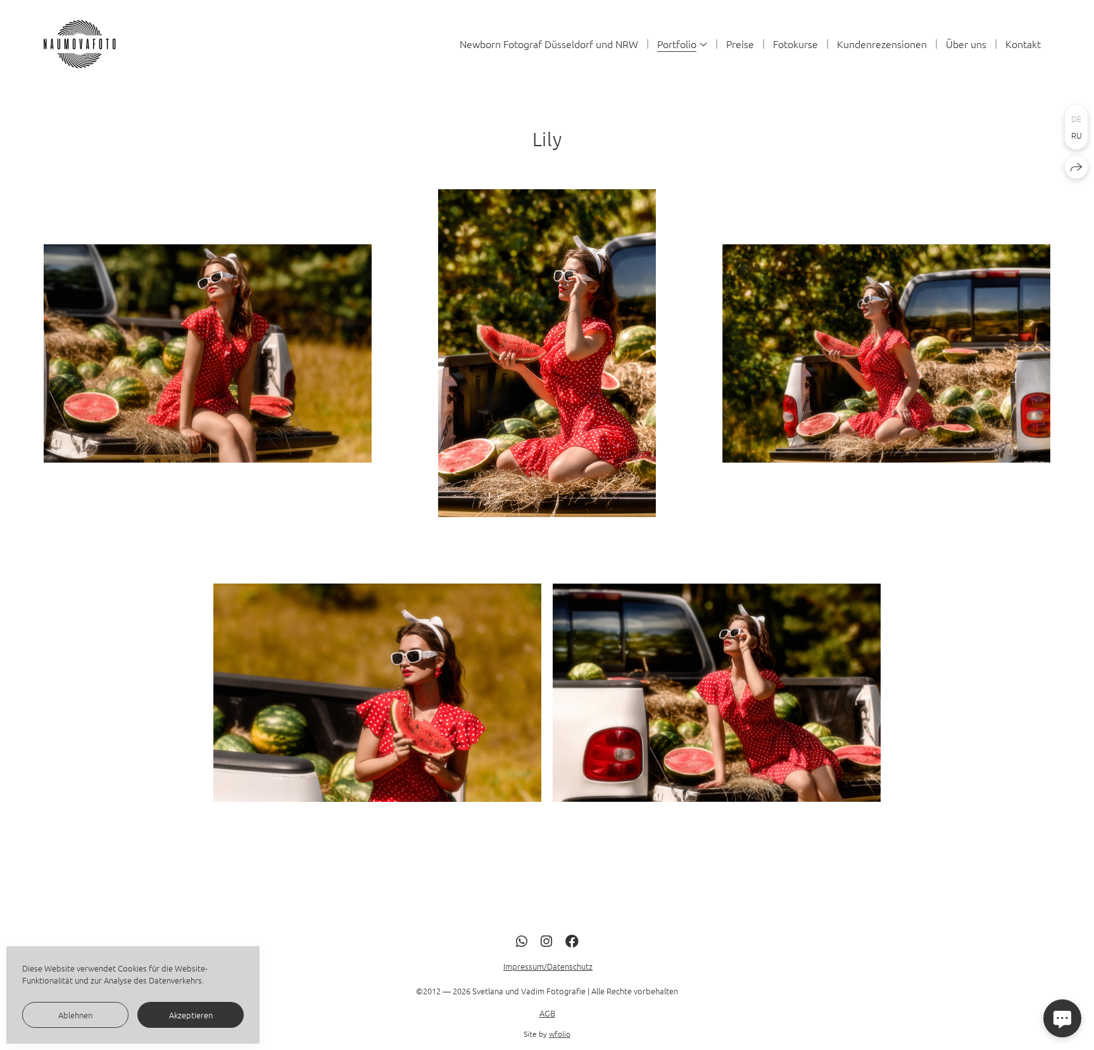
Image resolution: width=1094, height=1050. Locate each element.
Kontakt (1023, 44)
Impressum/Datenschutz (548, 967)
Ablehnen (75, 1015)
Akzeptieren (191, 1015)
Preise (740, 44)
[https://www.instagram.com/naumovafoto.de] (546, 941)
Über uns (966, 44)
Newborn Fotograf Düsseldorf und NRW (549, 44)
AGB (547, 1013)
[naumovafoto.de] (83, 43)
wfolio (559, 1034)
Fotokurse (795, 44)
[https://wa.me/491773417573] (521, 941)
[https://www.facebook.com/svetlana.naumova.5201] (572, 941)
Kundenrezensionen (882, 44)
